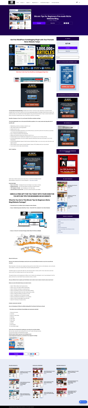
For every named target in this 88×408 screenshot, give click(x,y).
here (27, 145)
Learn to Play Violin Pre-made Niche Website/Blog (49, 393)
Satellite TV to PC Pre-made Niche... (72, 196)
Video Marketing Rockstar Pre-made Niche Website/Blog (25, 383)
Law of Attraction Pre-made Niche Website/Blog (49, 372)
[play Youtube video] (32, 57)
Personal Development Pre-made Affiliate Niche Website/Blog (73, 381)
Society (59, 230)
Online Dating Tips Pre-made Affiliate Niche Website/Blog (72, 392)
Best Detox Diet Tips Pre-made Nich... (72, 186)
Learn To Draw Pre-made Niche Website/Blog (48, 382)
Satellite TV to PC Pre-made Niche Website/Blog (25, 372)
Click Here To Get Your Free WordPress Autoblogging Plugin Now (32, 72)
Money (51, 20)
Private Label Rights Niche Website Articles (66, 229)
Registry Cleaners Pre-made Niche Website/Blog (73, 372)
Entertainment (61, 222)
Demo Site (53, 23)
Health (59, 224)
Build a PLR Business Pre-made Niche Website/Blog (25, 394)
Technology (54, 20)
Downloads (45, 14)
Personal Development (62, 227)
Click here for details (34, 180)
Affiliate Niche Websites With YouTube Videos (66, 219)
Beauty (59, 221)
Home (42, 14)
